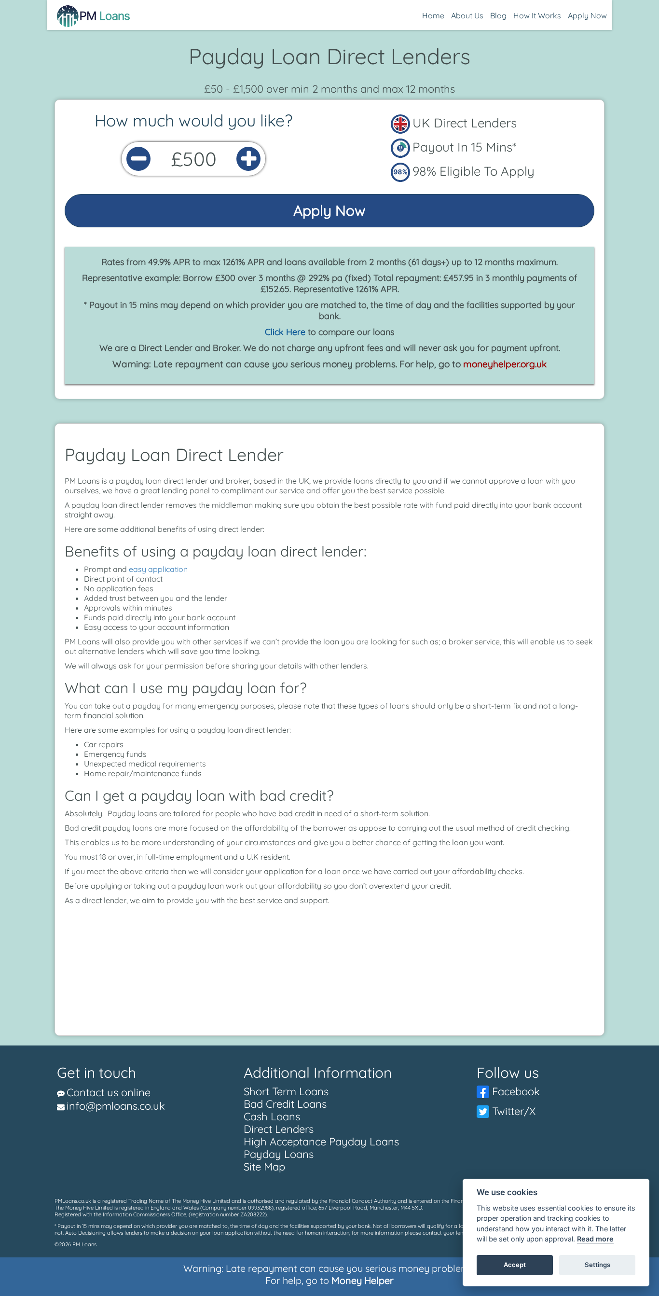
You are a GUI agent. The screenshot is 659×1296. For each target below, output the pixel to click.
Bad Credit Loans (285, 1104)
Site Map (264, 1166)
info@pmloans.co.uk (116, 1106)
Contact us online (109, 1092)
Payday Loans (279, 1154)
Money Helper (362, 1280)
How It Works (537, 15)
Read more (595, 1239)
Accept (515, 1265)
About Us (467, 15)
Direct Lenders (279, 1129)
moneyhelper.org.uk (505, 364)
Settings (597, 1265)
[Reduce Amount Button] (138, 159)
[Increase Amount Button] (248, 159)
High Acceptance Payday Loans (321, 1141)
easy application (158, 569)
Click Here (285, 331)
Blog (498, 15)
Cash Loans (272, 1116)
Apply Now (587, 15)
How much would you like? (193, 120)
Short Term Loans (286, 1091)
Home (433, 15)
